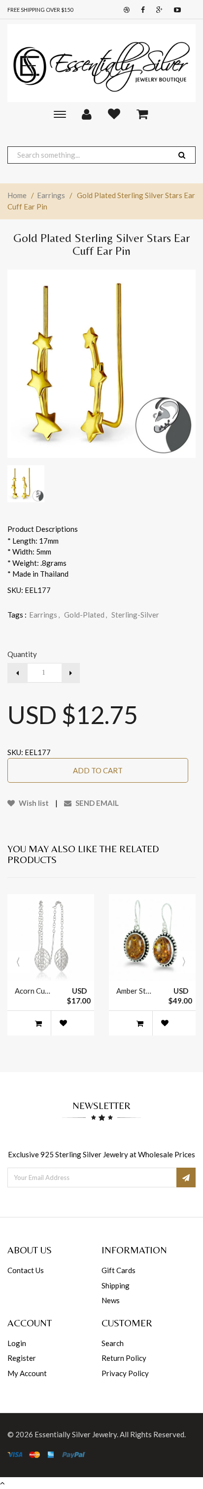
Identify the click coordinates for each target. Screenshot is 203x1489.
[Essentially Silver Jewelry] (101, 63)
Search (113, 1343)
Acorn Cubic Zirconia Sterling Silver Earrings (33, 990)
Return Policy (124, 1357)
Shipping (116, 1285)
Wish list (33, 802)
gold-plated (85, 614)
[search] (181, 155)
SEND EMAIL (96, 802)
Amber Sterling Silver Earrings (135, 990)
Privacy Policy (125, 1373)
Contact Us (25, 1270)
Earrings (51, 195)
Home (17, 195)
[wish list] (63, 1023)
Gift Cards (118, 1270)
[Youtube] (175, 10)
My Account (27, 1373)
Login (16, 1343)
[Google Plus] (157, 10)
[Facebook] (140, 10)
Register (21, 1357)
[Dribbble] (124, 10)
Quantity (22, 654)
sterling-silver (135, 614)
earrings (44, 614)
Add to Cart (98, 770)
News (111, 1300)
